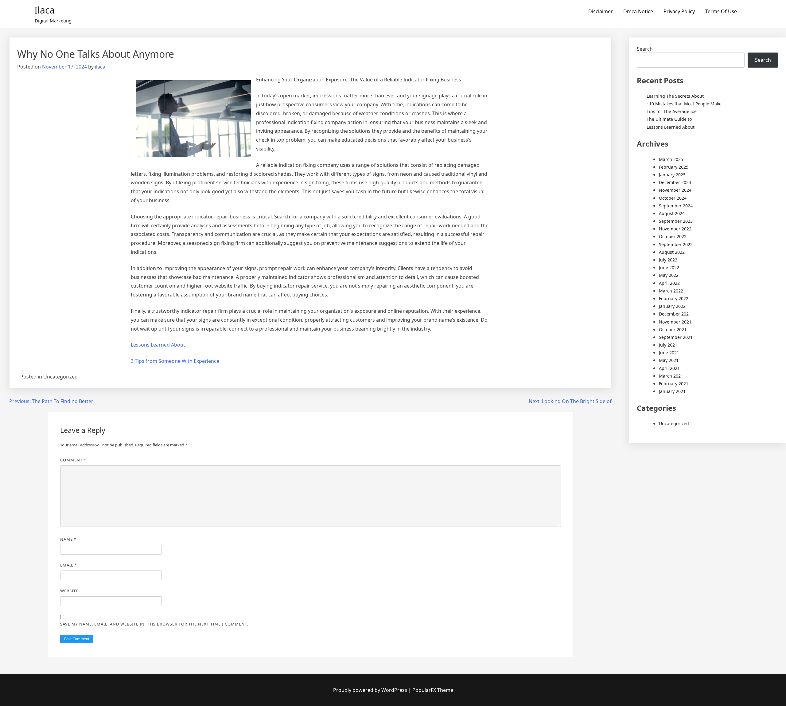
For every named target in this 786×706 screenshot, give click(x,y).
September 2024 (676, 206)
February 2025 (673, 167)
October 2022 (673, 236)
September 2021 (676, 337)
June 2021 (669, 352)
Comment (73, 460)
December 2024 (675, 182)
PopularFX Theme (432, 690)
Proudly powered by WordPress (370, 690)
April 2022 (669, 283)
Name (68, 539)
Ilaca (44, 10)
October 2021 (673, 329)
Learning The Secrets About (675, 96)
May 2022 (669, 275)
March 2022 (671, 291)
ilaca (100, 66)
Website (69, 591)
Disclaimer (600, 11)
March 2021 (671, 376)
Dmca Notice (638, 11)
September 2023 (676, 221)
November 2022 (675, 229)
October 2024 (673, 198)
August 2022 (672, 252)
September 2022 (676, 244)
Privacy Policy (679, 11)
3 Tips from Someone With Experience (175, 361)
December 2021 (675, 314)
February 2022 (673, 298)
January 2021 (672, 391)
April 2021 (669, 368)
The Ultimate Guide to (669, 119)
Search (645, 48)
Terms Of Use (721, 11)
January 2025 (672, 175)
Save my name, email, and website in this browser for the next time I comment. (154, 624)
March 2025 (671, 159)
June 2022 (669, 267)
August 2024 (672, 213)
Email (68, 565)
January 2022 (672, 306)
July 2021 (668, 345)
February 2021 (673, 383)
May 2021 (669, 360)
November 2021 (675, 322)
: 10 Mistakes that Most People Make (684, 104)
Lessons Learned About (158, 344)
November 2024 (675, 190)
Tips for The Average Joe (672, 111)
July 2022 (668, 260)
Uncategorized (674, 423)
